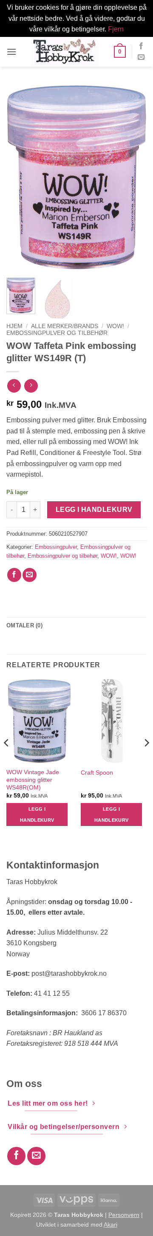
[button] (11, 51)
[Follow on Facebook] (141, 46)
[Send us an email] (141, 57)
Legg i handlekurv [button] (37, 814)
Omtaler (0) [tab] (24, 625)
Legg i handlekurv (94, 509)
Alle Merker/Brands (64, 326)
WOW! (115, 326)
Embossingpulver (56, 547)
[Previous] (20, 178)
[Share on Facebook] (14, 575)
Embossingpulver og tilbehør (57, 333)
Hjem (14, 326)
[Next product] (13, 385)
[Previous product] (30, 385)
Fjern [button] (116, 29)
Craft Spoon (97, 773)
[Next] (133, 178)
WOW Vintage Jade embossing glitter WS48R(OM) (32, 779)
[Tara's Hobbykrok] (65, 52)
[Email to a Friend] (30, 575)
